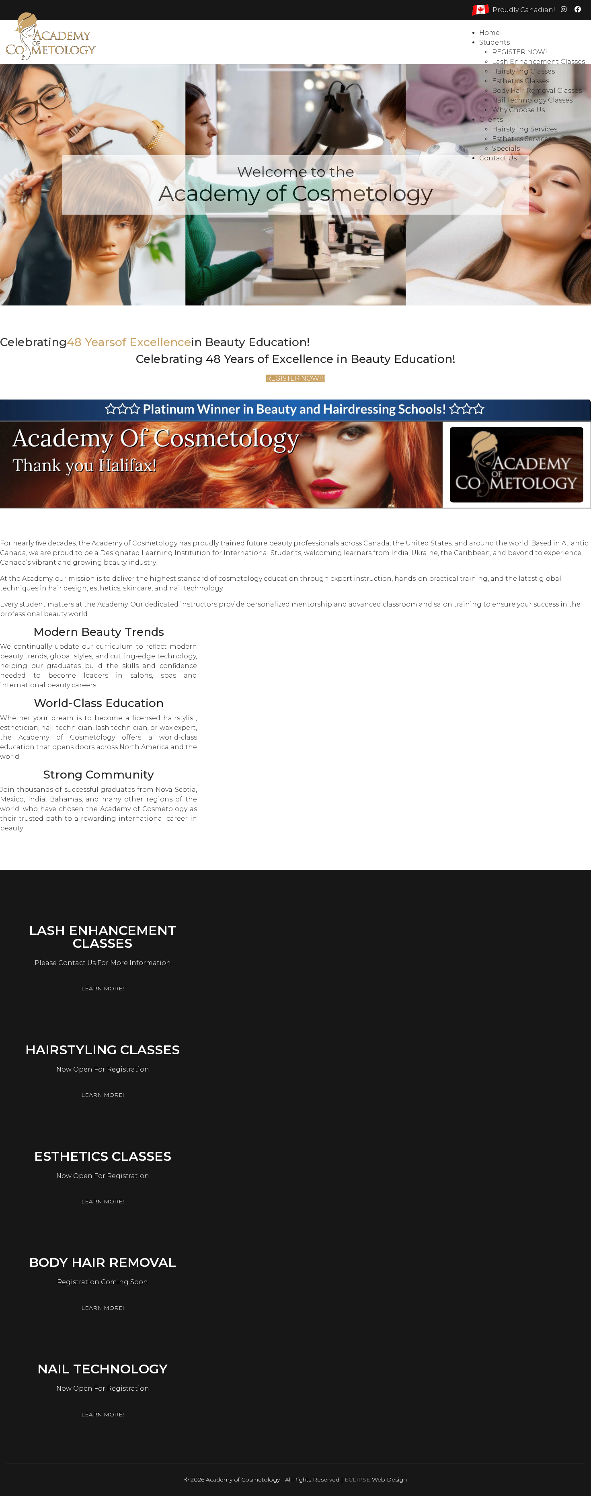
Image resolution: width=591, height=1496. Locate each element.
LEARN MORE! (102, 988)
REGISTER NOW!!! (295, 378)
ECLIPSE (357, 1479)
